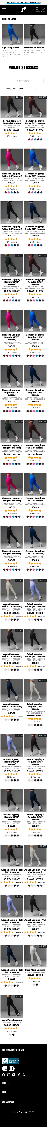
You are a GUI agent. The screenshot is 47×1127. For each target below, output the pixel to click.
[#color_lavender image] (35, 590)
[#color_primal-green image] (12, 265)
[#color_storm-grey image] (12, 590)
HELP (4, 1092)
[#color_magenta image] (12, 160)
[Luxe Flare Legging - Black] (36, 984)
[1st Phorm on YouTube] (13, 1074)
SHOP (4, 1083)
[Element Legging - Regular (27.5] (4, 300)
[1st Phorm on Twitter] (24, 1074)
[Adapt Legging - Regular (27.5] (29, 725)
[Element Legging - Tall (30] (4, 464)
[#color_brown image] (12, 640)
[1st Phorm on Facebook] (3, 1074)
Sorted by (7, 89)
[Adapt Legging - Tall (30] (6, 885)
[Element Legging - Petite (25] (29, 139)
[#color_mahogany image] (35, 107)
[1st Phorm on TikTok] (19, 1074)
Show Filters (23, 81)
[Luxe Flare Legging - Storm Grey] (33, 984)
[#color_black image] (12, 212)
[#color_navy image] (35, 212)
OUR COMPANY (8, 1101)
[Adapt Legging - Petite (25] (6, 619)
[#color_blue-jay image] (35, 160)
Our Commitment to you (13, 1050)
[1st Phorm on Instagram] (8, 1074)
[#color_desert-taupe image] (12, 107)
